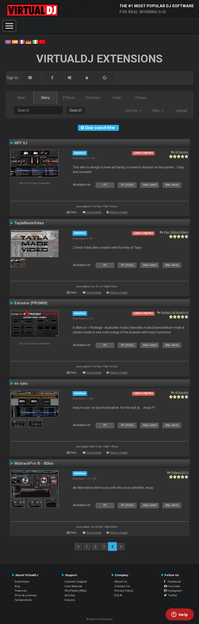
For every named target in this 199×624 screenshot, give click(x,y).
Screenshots (23, 600)
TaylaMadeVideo (29, 223)
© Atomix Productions (100, 619)
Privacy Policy (123, 590)
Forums (70, 600)
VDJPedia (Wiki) (76, 590)
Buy (17, 586)
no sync (21, 383)
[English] (8, 41)
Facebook (173, 581)
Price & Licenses (26, 595)
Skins (45, 98)
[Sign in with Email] (30, 78)
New (21, 98)
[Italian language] (35, 41)
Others (140, 98)
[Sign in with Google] (105, 78)
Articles (70, 595)
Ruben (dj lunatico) (174, 312)
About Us (120, 581)
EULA (118, 595)
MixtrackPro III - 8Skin (33, 463)
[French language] (22, 41)
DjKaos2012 (179, 472)
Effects (69, 98)
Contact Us (122, 586)
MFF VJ (20, 143)
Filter (156, 111)
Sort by (132, 111)
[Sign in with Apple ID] (87, 78)
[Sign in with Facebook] (52, 78)
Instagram (174, 590)
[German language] (28, 41)
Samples (93, 98)
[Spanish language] (15, 41)
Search (76, 110)
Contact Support (76, 581)
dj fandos (181, 152)
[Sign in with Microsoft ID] (69, 78)
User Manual (73, 586)
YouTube (173, 586)
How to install (118, 212)
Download (22, 581)
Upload (181, 111)
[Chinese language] (42, 41)
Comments (93, 212)
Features (21, 590)
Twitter (172, 595)
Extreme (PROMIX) (30, 303)
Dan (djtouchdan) (176, 232)
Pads (117, 98)
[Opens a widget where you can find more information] (179, 614)
